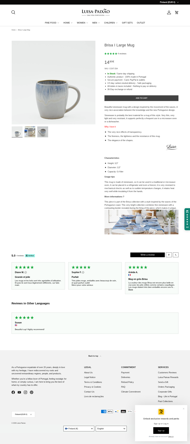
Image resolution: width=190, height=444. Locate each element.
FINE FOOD (50, 22)
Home (14, 30)
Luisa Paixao (21, 423)
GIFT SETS (127, 22)
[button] (177, 12)
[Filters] (169, 255)
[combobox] (78, 428)
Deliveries (125, 377)
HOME (66, 22)
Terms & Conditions (93, 382)
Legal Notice (89, 377)
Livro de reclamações (94, 396)
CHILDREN (109, 22)
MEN (94, 22)
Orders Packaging (166, 387)
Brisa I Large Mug (24, 30)
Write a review (148, 255)
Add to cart (141, 98)
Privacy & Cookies (92, 387)
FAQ (123, 387)
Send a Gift (163, 382)
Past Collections (165, 401)
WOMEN (81, 22)
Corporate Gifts (165, 391)
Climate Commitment (130, 391)
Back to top (93, 356)
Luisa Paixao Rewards (168, 377)
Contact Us (89, 391)
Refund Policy (127, 382)
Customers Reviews (167, 372)
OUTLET (141, 22)
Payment (125, 372)
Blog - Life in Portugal (167, 396)
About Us (88, 372)
